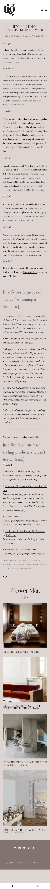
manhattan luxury (23, 560)
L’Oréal (8, 516)
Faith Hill (22, 131)
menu (36, 100)
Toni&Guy (27, 143)
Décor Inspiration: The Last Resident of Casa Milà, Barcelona (24, 831)
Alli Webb (7, 119)
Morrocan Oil (11, 471)
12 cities (40, 76)
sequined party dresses (24, 58)
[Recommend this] (5, 577)
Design (25, 36)
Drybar (7, 80)
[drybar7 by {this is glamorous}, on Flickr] (8, 68)
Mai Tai (35, 524)
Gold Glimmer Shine (28, 549)
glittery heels (21, 54)
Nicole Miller (8, 127)
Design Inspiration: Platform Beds (21, 652)
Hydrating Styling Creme (30, 471)
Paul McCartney (36, 131)
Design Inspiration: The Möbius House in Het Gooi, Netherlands (25, 763)
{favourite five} (30, 271)
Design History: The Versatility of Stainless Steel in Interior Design (21, 707)
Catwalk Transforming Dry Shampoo (27, 531)
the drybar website (27, 568)
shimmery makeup (34, 54)
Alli (26, 165)
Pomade (16, 516)
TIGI (7, 531)
